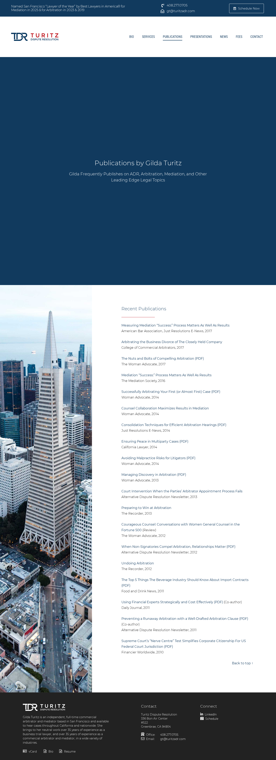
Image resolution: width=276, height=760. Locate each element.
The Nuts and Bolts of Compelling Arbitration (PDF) (162, 358)
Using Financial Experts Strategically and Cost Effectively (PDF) (172, 602)
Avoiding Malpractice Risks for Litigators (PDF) (158, 458)
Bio (131, 37)
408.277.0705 (169, 735)
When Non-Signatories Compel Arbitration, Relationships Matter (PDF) (178, 547)
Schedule (211, 719)
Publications (172, 37)
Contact (256, 37)
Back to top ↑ (242, 663)
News (224, 37)
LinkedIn (210, 714)
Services (148, 37)
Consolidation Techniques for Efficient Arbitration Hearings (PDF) (173, 425)
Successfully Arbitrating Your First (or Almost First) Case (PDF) (170, 392)
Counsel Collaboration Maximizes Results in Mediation (165, 408)
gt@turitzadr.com (173, 739)
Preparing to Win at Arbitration (146, 508)
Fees (239, 37)
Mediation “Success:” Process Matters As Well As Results (166, 375)
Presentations (201, 37)
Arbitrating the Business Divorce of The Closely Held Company (171, 342)
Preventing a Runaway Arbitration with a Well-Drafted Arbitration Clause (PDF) (184, 619)
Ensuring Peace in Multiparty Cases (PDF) (154, 441)
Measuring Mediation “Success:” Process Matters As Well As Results (175, 325)
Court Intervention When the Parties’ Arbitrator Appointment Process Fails (181, 491)
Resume (69, 751)
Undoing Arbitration (137, 563)
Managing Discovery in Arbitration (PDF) (153, 475)
